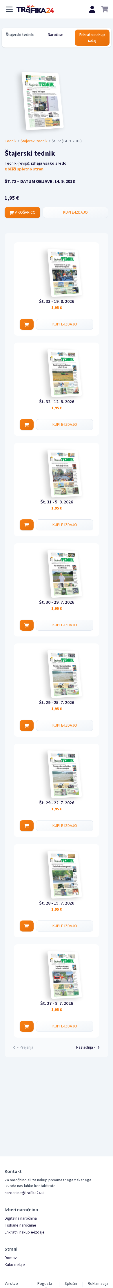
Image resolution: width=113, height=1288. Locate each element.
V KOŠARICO (25, 212)
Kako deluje (15, 1265)
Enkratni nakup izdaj (92, 37)
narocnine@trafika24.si (24, 1193)
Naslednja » (86, 1047)
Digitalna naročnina (21, 1218)
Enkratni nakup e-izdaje (25, 1232)
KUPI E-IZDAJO (75, 212)
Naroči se (55, 35)
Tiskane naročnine (20, 1225)
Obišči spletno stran (24, 169)
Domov (11, 1258)
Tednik (11, 141)
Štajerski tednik (34, 141)
